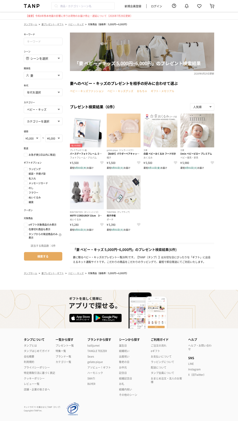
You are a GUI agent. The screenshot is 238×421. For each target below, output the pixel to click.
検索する (43, 256)
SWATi (91, 378)
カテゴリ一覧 (63, 362)
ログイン (156, 6)
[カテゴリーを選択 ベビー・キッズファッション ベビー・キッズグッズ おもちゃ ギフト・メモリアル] (43, 121)
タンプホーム (30, 24)
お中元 (123, 367)
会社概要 (29, 356)
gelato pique (95, 362)
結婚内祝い (125, 389)
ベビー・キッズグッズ (120, 91)
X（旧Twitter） (197, 374)
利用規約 (29, 362)
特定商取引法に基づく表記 (39, 373)
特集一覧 (61, 351)
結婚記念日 (125, 378)
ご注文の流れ (158, 345)
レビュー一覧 (31, 383)
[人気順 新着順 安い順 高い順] (202, 107)
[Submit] (56, 5)
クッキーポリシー (34, 378)
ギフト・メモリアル (162, 91)
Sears (90, 356)
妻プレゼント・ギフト (52, 24)
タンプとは (30, 345)
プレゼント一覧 (65, 345)
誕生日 (123, 345)
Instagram (194, 369)
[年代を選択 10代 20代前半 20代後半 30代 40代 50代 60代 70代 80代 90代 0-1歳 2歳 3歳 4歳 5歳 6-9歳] (43, 92)
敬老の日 (124, 362)
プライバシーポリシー (37, 367)
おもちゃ (142, 91)
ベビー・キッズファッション (87, 91)
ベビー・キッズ (76, 24)
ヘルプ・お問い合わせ (200, 347)
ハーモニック (95, 373)
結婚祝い (124, 351)
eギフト (155, 351)
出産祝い (124, 356)
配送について (158, 367)
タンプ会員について (162, 373)
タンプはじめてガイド (37, 351)
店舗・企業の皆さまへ (37, 389)
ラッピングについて (162, 362)
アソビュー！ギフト (99, 367)
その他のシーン (128, 394)
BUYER (91, 383)
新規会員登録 (133, 6)
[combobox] (83, 6)
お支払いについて (161, 356)
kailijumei (93, 345)
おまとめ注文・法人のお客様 (166, 380)
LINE (191, 363)
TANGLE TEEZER (97, 351)
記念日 (123, 373)
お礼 (121, 383)
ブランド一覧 (63, 356)
